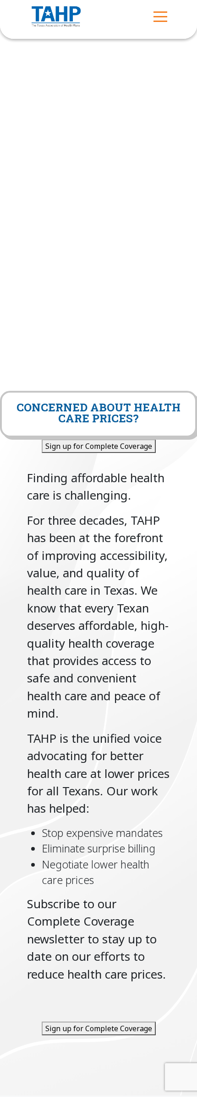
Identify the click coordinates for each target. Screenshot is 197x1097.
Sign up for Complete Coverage (98, 446)
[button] (160, 16)
